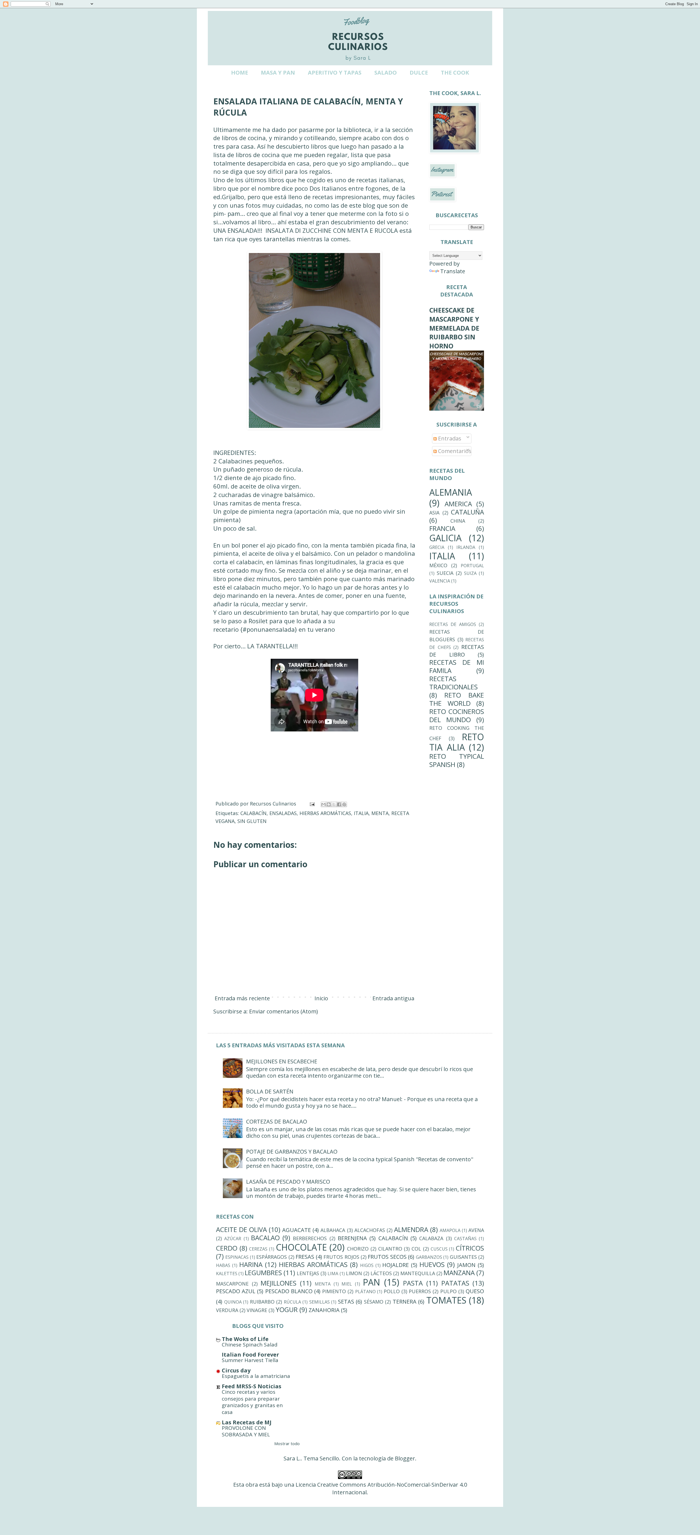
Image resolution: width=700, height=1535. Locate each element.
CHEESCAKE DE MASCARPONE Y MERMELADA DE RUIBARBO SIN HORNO (454, 328)
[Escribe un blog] (328, 804)
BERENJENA (352, 1238)
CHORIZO (358, 1248)
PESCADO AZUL (235, 1291)
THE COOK (455, 72)
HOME (239, 72)
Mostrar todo (287, 1443)
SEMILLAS (319, 1302)
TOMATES (446, 1300)
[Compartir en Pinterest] (344, 804)
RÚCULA (292, 1302)
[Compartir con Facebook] (339, 804)
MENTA (380, 813)
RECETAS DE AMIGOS (452, 624)
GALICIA (445, 538)
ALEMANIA (450, 492)
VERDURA (227, 1310)
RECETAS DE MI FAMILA (456, 666)
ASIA (434, 512)
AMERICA (458, 503)
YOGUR (287, 1309)
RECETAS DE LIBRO (456, 650)
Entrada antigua (393, 998)
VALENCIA (439, 581)
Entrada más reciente (242, 998)
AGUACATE (296, 1230)
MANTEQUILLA (417, 1273)
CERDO (226, 1247)
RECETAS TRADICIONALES (453, 682)
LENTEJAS (308, 1273)
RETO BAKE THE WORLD (456, 699)
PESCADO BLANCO (289, 1291)
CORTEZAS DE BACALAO (276, 1121)
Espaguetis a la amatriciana (256, 1376)
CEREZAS (258, 1249)
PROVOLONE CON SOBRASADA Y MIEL (246, 1431)
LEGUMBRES (263, 1272)
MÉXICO (438, 565)
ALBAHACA (332, 1230)
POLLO (392, 1291)
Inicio (321, 998)
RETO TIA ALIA (456, 742)
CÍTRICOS (470, 1247)
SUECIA (445, 573)
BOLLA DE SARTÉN (269, 1091)
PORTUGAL (472, 566)
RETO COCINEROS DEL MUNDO (456, 715)
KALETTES (226, 1274)
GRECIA (436, 547)
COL (416, 1248)
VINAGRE (257, 1310)
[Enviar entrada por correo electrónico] (311, 803)
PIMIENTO (334, 1291)
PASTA (413, 1282)
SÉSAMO (373, 1301)
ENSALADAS (283, 813)
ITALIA (361, 813)
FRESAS (305, 1256)
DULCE (419, 72)
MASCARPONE (232, 1283)
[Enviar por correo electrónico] (323, 804)
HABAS (223, 1265)
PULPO (448, 1291)
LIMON (354, 1273)
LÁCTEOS (381, 1273)
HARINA (250, 1264)
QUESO (475, 1291)
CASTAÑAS (465, 1239)
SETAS (346, 1301)
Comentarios (454, 451)
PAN (371, 1282)
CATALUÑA (467, 511)
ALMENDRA (411, 1229)
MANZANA (459, 1272)
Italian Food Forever (250, 1354)
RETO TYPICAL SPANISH (456, 760)
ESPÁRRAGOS (271, 1257)
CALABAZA (431, 1238)
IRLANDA (465, 547)
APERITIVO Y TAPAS (334, 72)
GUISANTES (463, 1257)
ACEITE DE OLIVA (241, 1229)
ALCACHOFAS (369, 1230)
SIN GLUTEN (252, 821)
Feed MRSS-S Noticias (251, 1386)
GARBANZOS (429, 1257)
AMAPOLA (450, 1230)
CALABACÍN (253, 813)
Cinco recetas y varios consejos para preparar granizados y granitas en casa (252, 1402)
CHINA (457, 520)
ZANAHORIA (324, 1310)
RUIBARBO (262, 1301)
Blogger (405, 1458)
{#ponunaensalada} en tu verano (287, 629)
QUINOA (233, 1302)
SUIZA (470, 573)
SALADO (385, 72)
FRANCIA (442, 528)
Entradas (449, 438)
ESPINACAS (237, 1257)
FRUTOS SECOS (387, 1256)
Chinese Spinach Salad (250, 1344)
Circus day (236, 1370)
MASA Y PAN (278, 72)
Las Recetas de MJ (247, 1422)
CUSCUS (439, 1249)
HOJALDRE (395, 1265)
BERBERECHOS (310, 1238)
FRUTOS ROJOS (341, 1257)
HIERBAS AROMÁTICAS (325, 813)
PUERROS (420, 1291)
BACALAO (265, 1237)
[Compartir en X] (334, 804)
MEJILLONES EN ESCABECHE (281, 1061)
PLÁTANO (365, 1292)
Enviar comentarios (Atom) (283, 1011)
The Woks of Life (245, 1339)
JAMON (466, 1265)
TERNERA (404, 1301)
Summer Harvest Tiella (250, 1360)
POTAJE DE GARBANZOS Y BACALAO (291, 1151)
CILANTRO (390, 1248)
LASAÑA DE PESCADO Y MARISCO (288, 1181)
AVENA (476, 1230)
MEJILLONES (278, 1282)
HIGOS (367, 1265)
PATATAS (455, 1282)
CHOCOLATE (301, 1247)
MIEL (347, 1284)
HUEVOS (432, 1264)
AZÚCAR (232, 1239)
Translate (452, 271)
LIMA (333, 1274)
